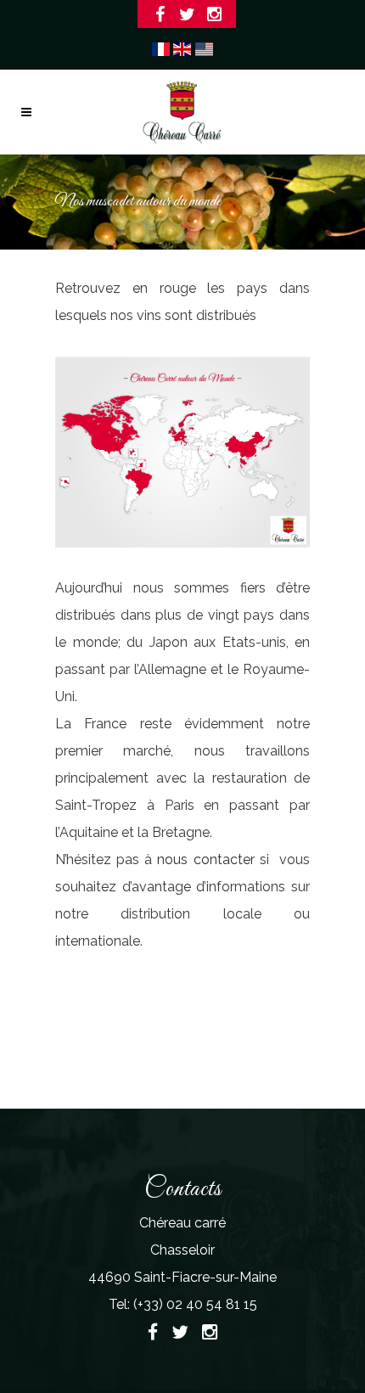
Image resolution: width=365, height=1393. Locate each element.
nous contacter (205, 859)
